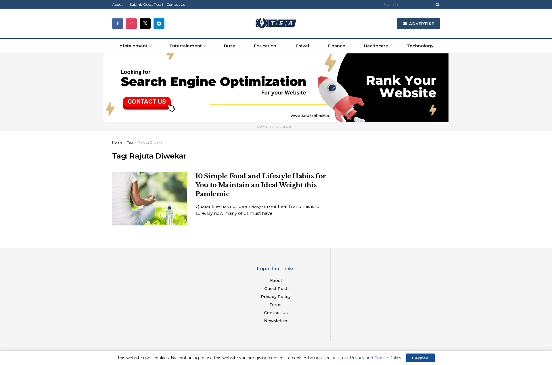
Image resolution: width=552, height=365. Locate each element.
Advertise (421, 23)
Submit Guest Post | (146, 4)
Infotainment (132, 46)
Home (117, 142)
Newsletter (276, 320)
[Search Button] (436, 4)
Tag (130, 142)
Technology (420, 46)
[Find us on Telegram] (159, 23)
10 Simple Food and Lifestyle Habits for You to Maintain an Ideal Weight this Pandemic (260, 185)
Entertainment (186, 46)
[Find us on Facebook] (117, 23)
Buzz (229, 46)
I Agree (420, 358)
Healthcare (376, 46)
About (275, 280)
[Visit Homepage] (276, 23)
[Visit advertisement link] (276, 87)
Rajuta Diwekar (151, 142)
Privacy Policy (276, 296)
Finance (336, 46)
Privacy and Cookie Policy (375, 357)
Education (265, 46)
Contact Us (175, 4)
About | (119, 4)
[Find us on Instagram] (131, 23)
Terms (276, 304)
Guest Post (276, 288)
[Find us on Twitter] (145, 23)
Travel (302, 46)
